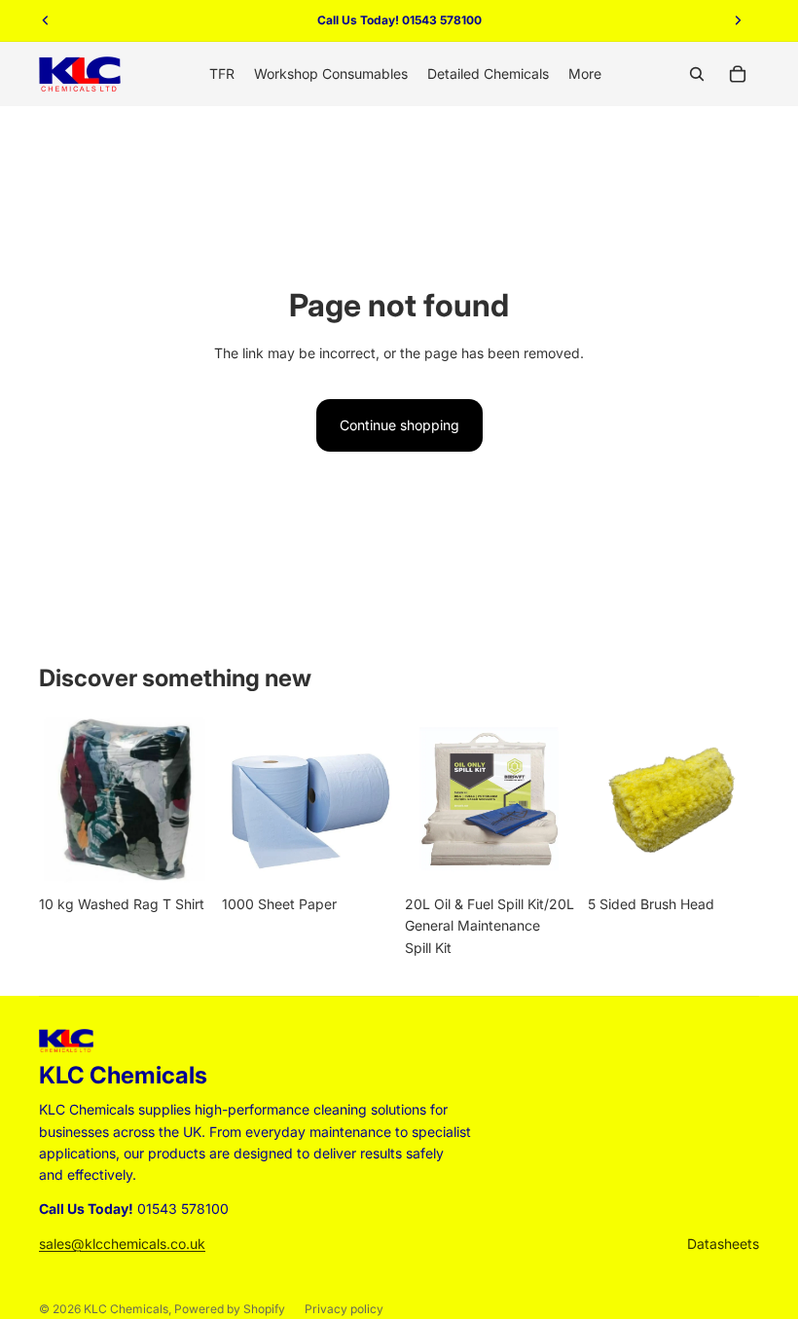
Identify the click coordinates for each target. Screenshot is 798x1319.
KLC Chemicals (126, 1308)
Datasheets (723, 1243)
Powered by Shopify (229, 1308)
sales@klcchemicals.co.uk (122, 1243)
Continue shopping (399, 425)
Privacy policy (344, 1308)
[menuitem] (585, 74)
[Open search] (696, 74)
